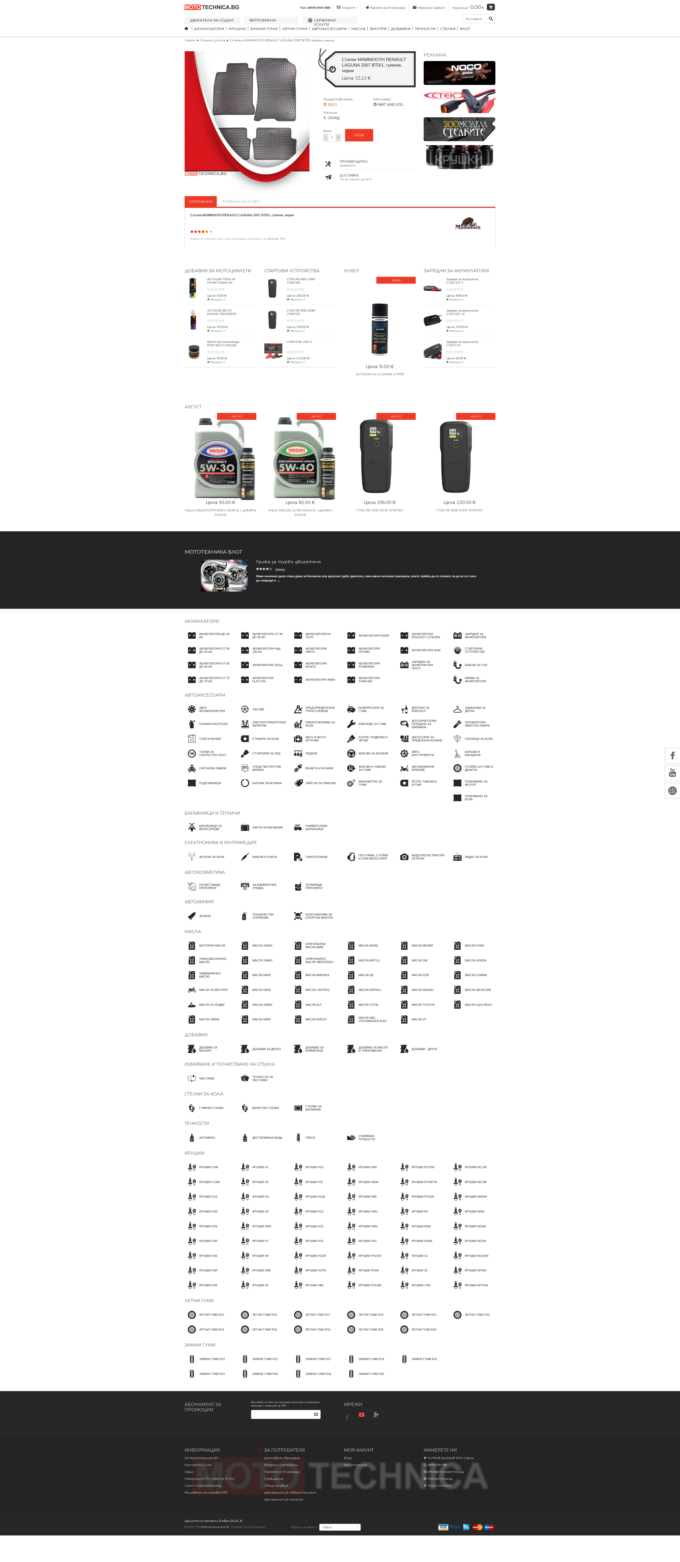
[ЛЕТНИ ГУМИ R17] (310, 1319)
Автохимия (199, 901)
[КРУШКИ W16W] (468, 1231)
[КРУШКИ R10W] (414, 1246)
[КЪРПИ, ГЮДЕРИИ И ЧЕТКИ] (366, 743)
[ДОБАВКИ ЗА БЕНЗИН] (207, 1053)
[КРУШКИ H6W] (254, 1231)
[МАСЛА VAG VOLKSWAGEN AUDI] (366, 1024)
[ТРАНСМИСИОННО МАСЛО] (207, 965)
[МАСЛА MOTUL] (362, 965)
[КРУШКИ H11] (307, 1186)
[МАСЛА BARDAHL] (310, 980)
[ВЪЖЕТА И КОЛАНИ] (312, 773)
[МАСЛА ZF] (411, 1024)
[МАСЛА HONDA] (468, 965)
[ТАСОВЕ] (251, 714)
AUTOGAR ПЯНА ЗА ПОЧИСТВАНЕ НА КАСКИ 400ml (221, 283)
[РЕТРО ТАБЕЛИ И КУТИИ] (419, 787)
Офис (189, 1472)
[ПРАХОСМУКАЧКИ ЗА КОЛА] (313, 729)
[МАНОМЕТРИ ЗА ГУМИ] (366, 787)
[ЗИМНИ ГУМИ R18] (311, 1378)
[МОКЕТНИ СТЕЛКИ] (258, 1113)
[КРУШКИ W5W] (467, 1216)
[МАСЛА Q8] (358, 980)
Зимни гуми (264, 29)
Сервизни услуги (325, 22)
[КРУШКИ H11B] (308, 1201)
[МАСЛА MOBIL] (361, 950)
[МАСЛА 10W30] (202, 1024)
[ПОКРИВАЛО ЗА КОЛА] (472, 802)
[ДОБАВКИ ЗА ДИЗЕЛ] (259, 1053)
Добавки (401, 29)
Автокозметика (205, 872)
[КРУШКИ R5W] (414, 1231)
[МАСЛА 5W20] (254, 1024)
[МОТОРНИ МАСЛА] (205, 950)
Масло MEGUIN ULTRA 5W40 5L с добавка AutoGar (300, 512)
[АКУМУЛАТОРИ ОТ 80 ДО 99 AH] (260, 640)
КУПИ (359, 135)
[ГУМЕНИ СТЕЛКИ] (204, 1113)
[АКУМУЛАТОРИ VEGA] (260, 669)
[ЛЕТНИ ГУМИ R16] (257, 1334)
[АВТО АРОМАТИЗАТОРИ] (207, 714)
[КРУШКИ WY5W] (468, 1275)
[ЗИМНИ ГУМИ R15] (258, 1364)
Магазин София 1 (431, 8)
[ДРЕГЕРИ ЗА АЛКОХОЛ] (419, 714)
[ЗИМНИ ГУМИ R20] (364, 1378)
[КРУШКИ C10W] (202, 1186)
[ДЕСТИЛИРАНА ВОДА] (260, 1142)
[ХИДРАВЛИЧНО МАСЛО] (207, 980)
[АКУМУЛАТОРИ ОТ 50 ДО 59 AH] (207, 655)
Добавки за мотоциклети (218, 270)
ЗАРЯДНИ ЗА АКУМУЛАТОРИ (456, 270)
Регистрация (355, 1465)
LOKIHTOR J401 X (299, 341)
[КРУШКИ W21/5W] (469, 1260)
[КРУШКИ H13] (307, 1216)
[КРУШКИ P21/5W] (415, 1172)
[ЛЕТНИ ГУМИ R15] (257, 1319)
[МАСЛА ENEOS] (308, 1024)
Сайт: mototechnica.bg (203, 1485)
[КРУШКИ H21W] (308, 1260)
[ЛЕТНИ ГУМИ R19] (363, 1319)
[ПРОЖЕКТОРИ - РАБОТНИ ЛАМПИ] (472, 729)
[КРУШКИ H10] (307, 1172)
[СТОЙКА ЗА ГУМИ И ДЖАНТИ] (472, 773)
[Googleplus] (376, 1415)
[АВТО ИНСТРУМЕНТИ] (419, 758)
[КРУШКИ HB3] (307, 1290)
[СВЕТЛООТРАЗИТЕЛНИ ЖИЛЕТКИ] (262, 729)
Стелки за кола (213, 40)
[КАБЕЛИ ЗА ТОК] (468, 669)
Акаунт (348, 8)
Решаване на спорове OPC (206, 1492)
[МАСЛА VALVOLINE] (470, 994)
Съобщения (273, 1479)
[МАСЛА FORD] (467, 950)
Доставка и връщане (282, 1458)
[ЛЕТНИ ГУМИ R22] (416, 1334)
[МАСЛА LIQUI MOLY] (471, 1009)
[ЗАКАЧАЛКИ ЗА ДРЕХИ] (472, 714)
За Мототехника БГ (201, 1458)
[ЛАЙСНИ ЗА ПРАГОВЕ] (313, 787)
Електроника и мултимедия (221, 842)
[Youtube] (362, 1415)
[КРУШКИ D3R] (201, 1246)
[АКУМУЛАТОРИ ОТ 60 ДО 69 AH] (207, 669)
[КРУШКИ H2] (253, 1186)
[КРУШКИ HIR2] (361, 1231)
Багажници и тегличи (212, 813)
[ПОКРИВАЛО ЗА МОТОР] (472, 787)
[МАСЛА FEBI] (413, 980)
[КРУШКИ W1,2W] (468, 1172)
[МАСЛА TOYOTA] (416, 1009)
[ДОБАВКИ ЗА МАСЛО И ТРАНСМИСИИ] (366, 1053)
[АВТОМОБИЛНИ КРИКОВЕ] (419, 773)
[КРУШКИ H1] (253, 1172)
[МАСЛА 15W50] (255, 1009)
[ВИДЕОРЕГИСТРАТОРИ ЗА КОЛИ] (421, 861)
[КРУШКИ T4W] (413, 1290)
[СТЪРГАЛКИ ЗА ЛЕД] (259, 758)
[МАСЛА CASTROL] (310, 994)
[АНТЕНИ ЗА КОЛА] (204, 861)
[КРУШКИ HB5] (360, 1201)
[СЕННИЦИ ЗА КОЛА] (471, 743)
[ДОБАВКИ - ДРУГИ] (417, 1053)
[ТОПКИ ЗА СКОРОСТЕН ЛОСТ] (207, 758)
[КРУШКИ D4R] (201, 1275)
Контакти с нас (198, 1465)
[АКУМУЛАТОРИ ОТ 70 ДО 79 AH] (207, 684)
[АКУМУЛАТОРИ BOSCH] (313, 669)
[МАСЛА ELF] (306, 1009)
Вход (347, 1458)
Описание (200, 201)
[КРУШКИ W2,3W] (468, 1186)
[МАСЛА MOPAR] (415, 950)
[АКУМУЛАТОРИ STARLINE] (366, 684)
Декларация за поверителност (290, 1492)
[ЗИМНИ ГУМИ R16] (258, 1378)
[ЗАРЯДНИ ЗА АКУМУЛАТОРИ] (472, 640)
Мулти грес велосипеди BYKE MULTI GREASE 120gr (223, 345)
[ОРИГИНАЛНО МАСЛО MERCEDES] (313, 965)
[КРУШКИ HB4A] (361, 1186)
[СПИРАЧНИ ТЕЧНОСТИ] (366, 1142)
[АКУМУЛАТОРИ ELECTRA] (260, 684)
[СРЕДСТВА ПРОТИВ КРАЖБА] (260, 773)
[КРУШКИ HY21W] (362, 1260)
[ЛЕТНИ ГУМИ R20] (363, 1334)
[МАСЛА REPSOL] (362, 994)
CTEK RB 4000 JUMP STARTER (380, 510)
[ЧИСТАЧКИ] (199, 1083)
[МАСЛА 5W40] (254, 980)
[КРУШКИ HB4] (360, 1172)
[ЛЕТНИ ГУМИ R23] (470, 1319)
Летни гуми (295, 29)
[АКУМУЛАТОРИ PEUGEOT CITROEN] (419, 640)
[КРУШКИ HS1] (360, 1246)
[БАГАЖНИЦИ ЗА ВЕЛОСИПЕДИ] (207, 832)
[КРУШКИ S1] (412, 1260)
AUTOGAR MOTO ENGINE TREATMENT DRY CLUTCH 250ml (222, 314)
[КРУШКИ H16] (307, 1246)
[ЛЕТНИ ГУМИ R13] (204, 1319)
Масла (358, 29)
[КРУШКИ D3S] (201, 1260)
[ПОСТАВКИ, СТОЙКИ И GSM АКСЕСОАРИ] (366, 861)
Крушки (237, 29)
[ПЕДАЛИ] (304, 758)
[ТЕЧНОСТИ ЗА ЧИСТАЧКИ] (260, 1083)
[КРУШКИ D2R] (201, 1216)
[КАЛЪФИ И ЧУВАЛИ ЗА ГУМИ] (366, 773)
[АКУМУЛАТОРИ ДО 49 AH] (207, 640)
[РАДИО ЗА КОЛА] (469, 861)
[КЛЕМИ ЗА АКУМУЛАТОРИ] (472, 684)
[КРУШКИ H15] (307, 1231)
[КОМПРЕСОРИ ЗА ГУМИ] (366, 714)
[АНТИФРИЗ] (200, 1142)
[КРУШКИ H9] (253, 1290)
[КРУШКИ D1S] (201, 1201)
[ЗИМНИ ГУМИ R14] (205, 1378)
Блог (465, 29)
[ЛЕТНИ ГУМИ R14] (204, 1334)
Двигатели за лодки (211, 20)
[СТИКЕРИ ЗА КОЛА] (258, 743)
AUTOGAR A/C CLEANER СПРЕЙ (380, 374)
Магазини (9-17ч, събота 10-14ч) (210, 1479)
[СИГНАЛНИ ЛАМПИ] (205, 773)
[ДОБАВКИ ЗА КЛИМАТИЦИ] (313, 1053)
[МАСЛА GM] (412, 965)
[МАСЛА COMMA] (468, 980)
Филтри (378, 29)
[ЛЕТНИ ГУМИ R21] (416, 1319)
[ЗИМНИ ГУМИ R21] (417, 1364)
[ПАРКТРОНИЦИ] (309, 861)
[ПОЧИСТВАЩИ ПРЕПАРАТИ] (207, 891)
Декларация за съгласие (283, 1499)
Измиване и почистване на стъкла (230, 1064)
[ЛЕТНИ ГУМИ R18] (310, 1334)
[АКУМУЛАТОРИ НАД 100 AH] (260, 655)
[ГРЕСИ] (303, 1142)
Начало (190, 40)
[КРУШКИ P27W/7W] (417, 1186)
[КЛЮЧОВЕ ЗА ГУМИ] (365, 729)
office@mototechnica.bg (446, 1472)
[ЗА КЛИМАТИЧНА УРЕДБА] (260, 891)
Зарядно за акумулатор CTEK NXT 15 (462, 312)
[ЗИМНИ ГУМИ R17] (311, 1364)
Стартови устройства (292, 270)
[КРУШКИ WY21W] (469, 1290)
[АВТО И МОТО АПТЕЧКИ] (313, 743)
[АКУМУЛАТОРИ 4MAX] (313, 684)
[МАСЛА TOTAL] (361, 1009)
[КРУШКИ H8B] (254, 1275)
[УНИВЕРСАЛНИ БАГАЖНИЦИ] (313, 832)
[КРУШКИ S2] (412, 1275)
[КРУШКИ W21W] (468, 1246)
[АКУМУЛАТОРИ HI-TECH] (313, 640)
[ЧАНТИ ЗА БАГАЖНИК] (260, 832)
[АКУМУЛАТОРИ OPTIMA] (366, 655)
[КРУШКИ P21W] (361, 1275)
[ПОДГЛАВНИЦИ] (203, 787)
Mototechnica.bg (440, 1479)
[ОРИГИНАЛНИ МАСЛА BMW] (313, 950)
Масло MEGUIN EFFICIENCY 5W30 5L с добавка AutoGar (220, 512)
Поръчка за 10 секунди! (388, 8)
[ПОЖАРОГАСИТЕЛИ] (206, 729)
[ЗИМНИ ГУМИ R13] (205, 1364)
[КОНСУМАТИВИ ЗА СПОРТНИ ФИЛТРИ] (313, 920)
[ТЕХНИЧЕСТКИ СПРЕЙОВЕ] (260, 920)
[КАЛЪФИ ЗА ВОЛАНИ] (260, 787)
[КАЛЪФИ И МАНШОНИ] (472, 758)
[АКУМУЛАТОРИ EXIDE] (366, 640)
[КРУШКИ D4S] (201, 1290)
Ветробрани (262, 20)
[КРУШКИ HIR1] (361, 1216)
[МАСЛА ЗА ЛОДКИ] (204, 1009)
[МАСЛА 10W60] (255, 965)
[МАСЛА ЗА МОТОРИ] (206, 994)
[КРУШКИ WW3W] (468, 1201)
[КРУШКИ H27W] (308, 1275)
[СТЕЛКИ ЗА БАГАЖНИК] (313, 1113)
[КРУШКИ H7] (253, 1246)
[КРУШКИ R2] (412, 1216)
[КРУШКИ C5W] (201, 1172)
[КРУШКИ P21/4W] (362, 1290)
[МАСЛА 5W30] (254, 994)
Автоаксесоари (329, 29)
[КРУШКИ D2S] (201, 1231)
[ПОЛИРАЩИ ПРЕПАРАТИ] (313, 891)
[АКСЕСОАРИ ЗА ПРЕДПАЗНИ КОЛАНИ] (419, 743)
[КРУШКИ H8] (253, 1260)
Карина (280, 569)
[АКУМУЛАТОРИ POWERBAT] (366, 669)
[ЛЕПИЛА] (198, 920)
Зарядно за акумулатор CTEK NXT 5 (462, 281)
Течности (425, 29)
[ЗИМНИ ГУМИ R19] (364, 1364)
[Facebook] (347, 1416)
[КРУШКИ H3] (253, 1201)
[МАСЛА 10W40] (255, 950)
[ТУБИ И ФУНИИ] (203, 743)
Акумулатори (209, 29)
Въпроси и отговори (281, 1465)
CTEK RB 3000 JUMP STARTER (459, 510)
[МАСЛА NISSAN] (415, 994)
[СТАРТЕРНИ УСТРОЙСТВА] (472, 655)
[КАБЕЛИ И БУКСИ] (257, 861)
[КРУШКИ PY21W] (415, 1201)
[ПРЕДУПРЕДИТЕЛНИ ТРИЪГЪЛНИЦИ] (313, 714)
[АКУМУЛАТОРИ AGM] (418, 655)
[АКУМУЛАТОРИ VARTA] (313, 655)
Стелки (448, 29)
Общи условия (276, 1485)
